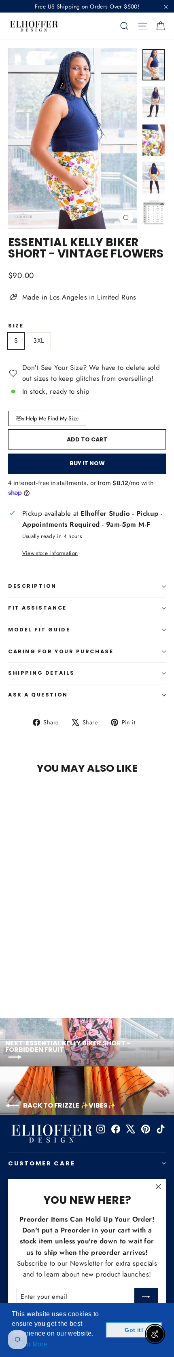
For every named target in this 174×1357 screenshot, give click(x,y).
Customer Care (41, 1163)
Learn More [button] (30, 1344)
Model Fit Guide (39, 629)
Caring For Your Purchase (60, 651)
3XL (38, 340)
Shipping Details (41, 672)
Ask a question (38, 694)
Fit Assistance (37, 607)
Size (15, 326)
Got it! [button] (134, 1330)
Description (32, 585)
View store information (50, 553)
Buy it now (87, 463)
